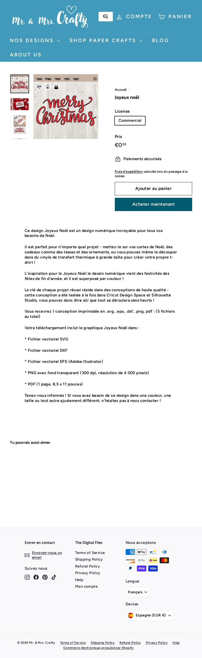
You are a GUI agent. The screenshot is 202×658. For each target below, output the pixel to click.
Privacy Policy (87, 573)
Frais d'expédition (129, 171)
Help (79, 580)
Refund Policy (87, 566)
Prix (118, 136)
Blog (160, 40)
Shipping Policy (89, 559)
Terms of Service (90, 553)
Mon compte (86, 586)
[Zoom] (66, 106)
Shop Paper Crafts (103, 40)
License (122, 111)
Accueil (121, 90)
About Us (26, 55)
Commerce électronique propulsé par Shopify (98, 648)
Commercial (129, 120)
